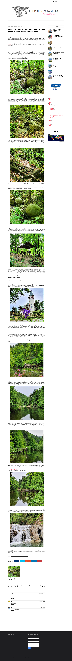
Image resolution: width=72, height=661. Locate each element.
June (51, 111)
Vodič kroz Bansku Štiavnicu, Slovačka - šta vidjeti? (58, 36)
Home (9, 25)
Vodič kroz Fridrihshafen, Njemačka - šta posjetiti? (58, 76)
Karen (12, 601)
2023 (50, 100)
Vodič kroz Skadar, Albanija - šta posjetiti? (58, 53)
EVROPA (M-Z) (41, 21)
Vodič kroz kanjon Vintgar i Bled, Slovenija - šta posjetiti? (58, 71)
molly (12, 593)
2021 (50, 103)
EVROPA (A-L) (33, 21)
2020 (50, 104)
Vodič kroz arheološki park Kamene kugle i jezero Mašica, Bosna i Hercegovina (13, 578)
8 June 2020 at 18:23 (42, 601)
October (51, 108)
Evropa (19, 25)
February (52, 118)
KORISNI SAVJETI (50, 21)
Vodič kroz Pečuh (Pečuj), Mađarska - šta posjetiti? (58, 47)
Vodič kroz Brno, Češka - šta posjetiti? (58, 59)
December (52, 105)
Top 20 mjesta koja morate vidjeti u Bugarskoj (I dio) (58, 42)
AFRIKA (15, 21)
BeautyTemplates (18, 657)
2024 (50, 99)
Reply (12, 598)
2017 (50, 123)
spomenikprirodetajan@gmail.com (14, 469)
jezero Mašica (24, 25)
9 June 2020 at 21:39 (42, 607)
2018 (50, 121)
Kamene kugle (29, 25)
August (51, 110)
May (51, 117)
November (52, 107)
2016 (50, 124)
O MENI (56, 21)
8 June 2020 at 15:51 (42, 593)
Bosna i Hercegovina (14, 25)
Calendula (13, 607)
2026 (50, 97)
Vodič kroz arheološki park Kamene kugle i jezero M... (56, 116)
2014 (50, 126)
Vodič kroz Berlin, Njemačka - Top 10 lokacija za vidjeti (58, 65)
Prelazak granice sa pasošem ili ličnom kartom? (57, 30)
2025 (50, 98)
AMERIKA (21, 21)
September (52, 109)
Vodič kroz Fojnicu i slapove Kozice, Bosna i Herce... (56, 113)
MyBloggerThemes (30, 657)
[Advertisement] (56, 163)
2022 (50, 102)
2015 (50, 125)
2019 (50, 120)
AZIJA (27, 21)
